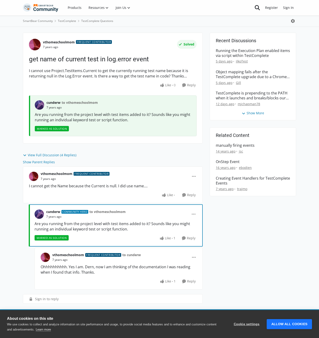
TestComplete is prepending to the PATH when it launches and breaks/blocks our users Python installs (251, 96)
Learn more (43, 329)
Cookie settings (247, 324)
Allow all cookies (289, 324)
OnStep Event (228, 161)
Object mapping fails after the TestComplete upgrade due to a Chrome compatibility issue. (251, 74)
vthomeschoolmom (59, 42)
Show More (255, 113)
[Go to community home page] (40, 7)
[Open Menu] (293, 21)
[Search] (257, 7)
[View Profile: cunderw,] (39, 105)
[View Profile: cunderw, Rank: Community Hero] (39, 214)
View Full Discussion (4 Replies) (52, 155)
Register (271, 7)
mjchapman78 (249, 104)
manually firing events (235, 145)
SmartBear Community (38, 21)
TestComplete (67, 21)
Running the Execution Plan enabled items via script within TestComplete (253, 53)
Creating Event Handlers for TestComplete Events (253, 181)
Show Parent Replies (39, 162)
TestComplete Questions (97, 21)
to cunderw (131, 255)
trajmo (242, 189)
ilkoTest (242, 61)
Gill (238, 82)
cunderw (53, 102)
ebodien (245, 167)
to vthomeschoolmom (80, 102)
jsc (241, 151)
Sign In (288, 7)
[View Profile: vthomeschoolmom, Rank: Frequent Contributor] (35, 44)
